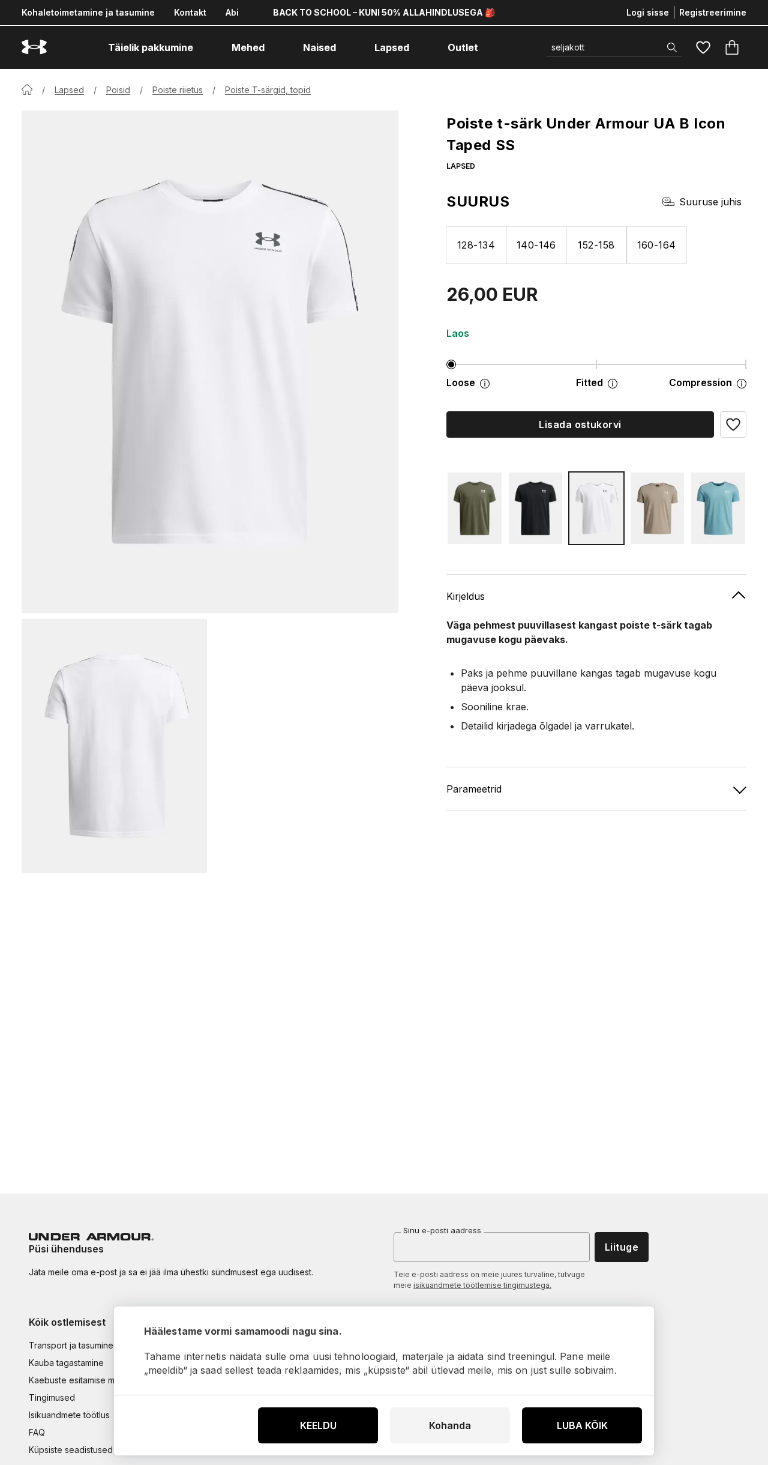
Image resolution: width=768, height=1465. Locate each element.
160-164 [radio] (656, 245)
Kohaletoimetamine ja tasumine (88, 12)
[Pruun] (657, 508)
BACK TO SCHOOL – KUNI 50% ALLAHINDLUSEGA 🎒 (384, 12)
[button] (733, 424)
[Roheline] (474, 508)
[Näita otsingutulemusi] (672, 47)
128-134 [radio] (476, 245)
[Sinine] (718, 508)
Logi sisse (647, 12)
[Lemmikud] (703, 47)
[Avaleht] (27, 89)
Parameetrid (474, 789)
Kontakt (190, 12)
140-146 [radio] (536, 245)
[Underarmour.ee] (34, 47)
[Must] (536, 508)
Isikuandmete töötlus (69, 1415)
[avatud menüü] (204, 47)
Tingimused (52, 1397)
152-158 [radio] (596, 245)
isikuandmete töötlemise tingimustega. (482, 1285)
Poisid (118, 90)
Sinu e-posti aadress (442, 1230)
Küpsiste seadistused (71, 1450)
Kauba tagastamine (66, 1363)
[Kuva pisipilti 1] (114, 746)
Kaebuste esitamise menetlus (86, 1380)
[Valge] (596, 508)
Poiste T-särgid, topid (268, 90)
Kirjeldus (465, 596)
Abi (232, 12)
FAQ (37, 1432)
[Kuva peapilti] (210, 361)
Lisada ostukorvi (580, 424)
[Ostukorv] (732, 47)
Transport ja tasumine (71, 1345)
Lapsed (69, 90)
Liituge (621, 1247)
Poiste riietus (177, 90)
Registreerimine (712, 12)
